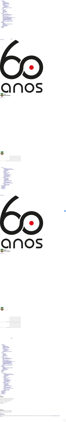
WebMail (5, 378)
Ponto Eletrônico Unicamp (7, 172)
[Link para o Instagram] (15, 166)
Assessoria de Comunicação (6, 3)
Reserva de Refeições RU (7, 175)
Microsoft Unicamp (6, 173)
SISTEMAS (4, 177)
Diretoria (4, 1)
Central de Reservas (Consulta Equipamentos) (9, 169)
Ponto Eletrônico (3, 26)
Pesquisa (2, 13)
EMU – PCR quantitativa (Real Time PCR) (7, 21)
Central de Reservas (6, 179)
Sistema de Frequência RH (7, 182)
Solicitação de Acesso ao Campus (7, 181)
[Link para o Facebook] (5, 166)
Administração (3, 344)
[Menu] (5, 194)
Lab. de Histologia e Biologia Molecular (7, 18)
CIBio (3, 359)
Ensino (2, 352)
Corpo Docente (4, 9)
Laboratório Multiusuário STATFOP (7, 19)
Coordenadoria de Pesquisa (6, 357)
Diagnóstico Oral (4, 24)
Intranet (2, 167)
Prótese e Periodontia (5, 369)
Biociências (4, 23)
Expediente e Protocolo (6, 349)
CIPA (3, 8)
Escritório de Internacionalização (6, 347)
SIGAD (5, 386)
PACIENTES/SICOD (3, 185)
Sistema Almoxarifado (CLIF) (7, 176)
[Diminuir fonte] (15, 33)
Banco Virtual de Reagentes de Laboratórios (7, 14)
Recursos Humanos (6, 6)
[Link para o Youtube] (26, 166)
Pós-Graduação (4, 354)
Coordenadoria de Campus (6, 2)
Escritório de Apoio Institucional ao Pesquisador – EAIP (9, 17)
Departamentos (3, 22)
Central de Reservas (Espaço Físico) (8, 168)
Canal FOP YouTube (6, 381)
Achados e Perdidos (6, 383)
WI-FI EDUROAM (3, 186)
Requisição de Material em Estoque (8, 180)
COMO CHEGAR (3, 188)
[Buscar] (5, 316)
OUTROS (4, 183)
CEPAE (4, 12)
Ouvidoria (2, 27)
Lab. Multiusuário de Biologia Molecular (7, 362)
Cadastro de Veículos (6, 178)
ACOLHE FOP (3, 391)
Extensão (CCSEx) (5, 11)
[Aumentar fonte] (5, 33)
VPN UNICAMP (3, 187)
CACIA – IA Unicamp (6, 174)
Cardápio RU (5, 376)
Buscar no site (8, 327)
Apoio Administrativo (5, 5)
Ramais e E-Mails (6, 170)
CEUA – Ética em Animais (6, 16)
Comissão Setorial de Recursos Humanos (7, 7)
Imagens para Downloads (7, 184)
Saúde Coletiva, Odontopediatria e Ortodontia (8, 367)
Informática (4, 4)
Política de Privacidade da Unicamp (55, 415)
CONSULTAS (4, 373)
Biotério (4, 364)
